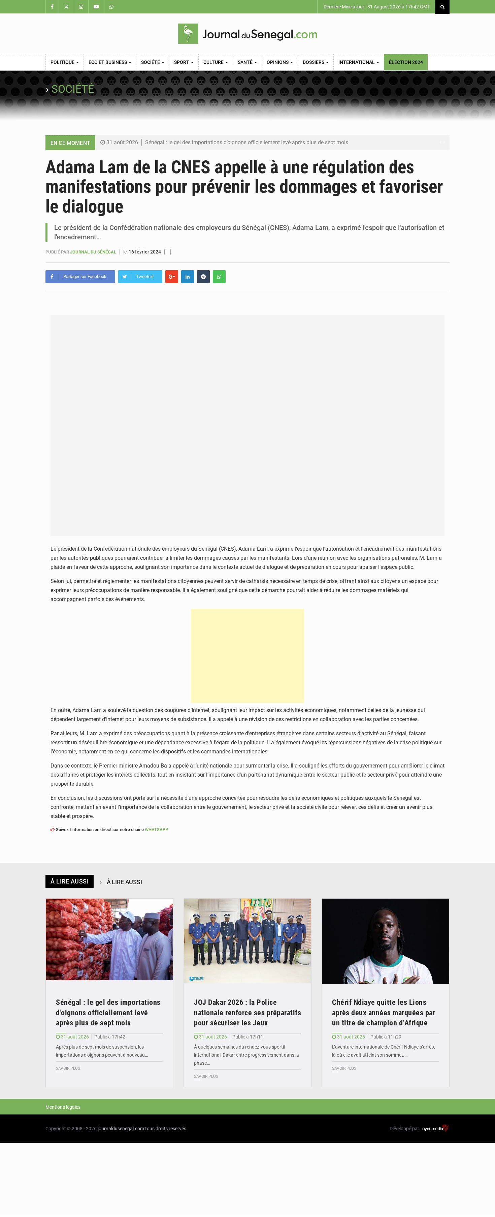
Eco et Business (108, 62)
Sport (182, 62)
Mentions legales (62, 1107)
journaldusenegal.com (121, 1128)
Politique (63, 62)
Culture (214, 62)
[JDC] (247, 34)
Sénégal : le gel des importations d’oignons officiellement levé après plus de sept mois (246, 142)
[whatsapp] (219, 276)
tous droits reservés (165, 1128)
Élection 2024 (406, 62)
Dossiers (314, 62)
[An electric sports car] (109, 941)
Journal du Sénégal (93, 251)
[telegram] (203, 276)
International (357, 62)
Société (151, 62)
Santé (246, 62)
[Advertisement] (247, 656)
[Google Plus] (171, 276)
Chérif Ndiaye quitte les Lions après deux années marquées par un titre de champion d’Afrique (383, 1012)
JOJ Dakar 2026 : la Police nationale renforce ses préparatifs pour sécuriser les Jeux (247, 1012)
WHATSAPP (156, 829)
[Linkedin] (187, 276)
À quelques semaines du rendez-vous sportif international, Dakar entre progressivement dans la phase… (246, 1055)
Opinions (278, 62)
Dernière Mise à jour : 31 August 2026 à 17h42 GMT (376, 6)
